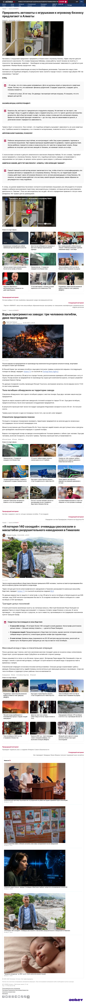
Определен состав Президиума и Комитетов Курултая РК (64, 519)
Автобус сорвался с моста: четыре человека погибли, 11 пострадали (25, 514)
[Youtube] (19, 997)
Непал (13, 675)
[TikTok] (22, 997)
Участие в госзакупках (8, 992)
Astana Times (4, 5)
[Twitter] (6, 997)
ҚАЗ (77, 1)
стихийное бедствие (23, 675)
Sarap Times (12, 5)
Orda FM (55, 1)
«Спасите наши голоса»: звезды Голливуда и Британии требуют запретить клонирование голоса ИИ (35, 887)
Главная (4, 8)
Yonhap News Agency (50, 371)
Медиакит (5, 993)
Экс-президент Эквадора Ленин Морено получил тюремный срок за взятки (58, 755)
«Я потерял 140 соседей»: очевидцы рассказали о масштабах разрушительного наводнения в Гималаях (37, 930)
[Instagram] (9, 997)
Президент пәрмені (44, 5)
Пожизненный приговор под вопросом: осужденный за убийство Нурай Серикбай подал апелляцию (36, 800)
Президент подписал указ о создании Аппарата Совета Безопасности (25, 749)
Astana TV (27, 371)
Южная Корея (7, 439)
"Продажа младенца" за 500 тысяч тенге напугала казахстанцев (25, 974)
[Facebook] (3, 997)
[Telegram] (16, 997)
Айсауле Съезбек (11, 535)
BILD (52, 591)
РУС (82, 1)
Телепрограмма (46, 1)
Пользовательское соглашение (11, 988)
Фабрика (21, 439)
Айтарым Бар (21, 5)
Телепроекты (29, 1)
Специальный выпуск (32, 5)
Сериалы (37, 1)
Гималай (33, 675)
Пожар (15, 439)
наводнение (6, 675)
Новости (21, 1)
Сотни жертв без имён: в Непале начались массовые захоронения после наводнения (31, 844)
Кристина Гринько (11, 322)
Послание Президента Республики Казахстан (15, 990)
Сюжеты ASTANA (14, 8)
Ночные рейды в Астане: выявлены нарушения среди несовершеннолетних (27, 300)
